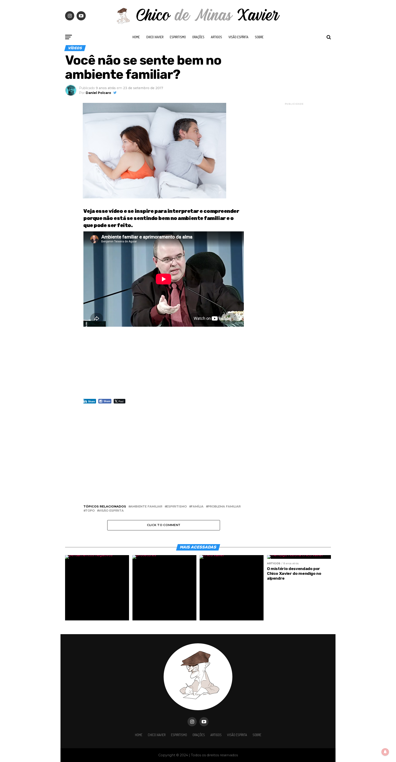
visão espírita (111, 510)
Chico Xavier (154, 37)
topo (90, 510)
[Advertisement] (163, 365)
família (197, 506)
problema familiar (224, 506)
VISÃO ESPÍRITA (238, 37)
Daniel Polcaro (98, 93)
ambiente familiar (146, 506)
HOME (136, 37)
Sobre (259, 37)
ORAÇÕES (198, 37)
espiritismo (176, 506)
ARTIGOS (216, 37)
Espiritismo (178, 37)
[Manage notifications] (385, 752)
